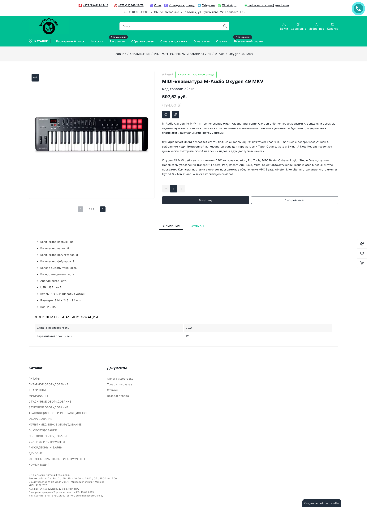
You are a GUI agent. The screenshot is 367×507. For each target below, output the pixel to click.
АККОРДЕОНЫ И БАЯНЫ (46, 447)
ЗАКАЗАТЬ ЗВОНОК (359, 8)
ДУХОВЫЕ (36, 453)
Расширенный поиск (71, 41)
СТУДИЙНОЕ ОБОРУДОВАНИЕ (50, 401)
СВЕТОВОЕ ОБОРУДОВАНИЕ (49, 436)
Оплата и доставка (174, 41)
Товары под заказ (120, 384)
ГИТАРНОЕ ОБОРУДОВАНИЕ (49, 384)
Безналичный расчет (249, 39)
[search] (225, 26)
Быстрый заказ (295, 200)
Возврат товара (118, 395)
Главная (120, 54)
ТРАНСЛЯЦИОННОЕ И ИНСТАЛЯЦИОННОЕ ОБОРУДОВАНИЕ (58, 415)
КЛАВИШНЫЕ (139, 54)
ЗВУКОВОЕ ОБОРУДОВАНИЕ (49, 407)
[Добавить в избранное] (166, 114)
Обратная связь (143, 41)
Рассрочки (118, 39)
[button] (103, 209)
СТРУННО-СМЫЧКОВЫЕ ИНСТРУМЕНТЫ (57, 459)
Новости (97, 41)
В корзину (205, 200)
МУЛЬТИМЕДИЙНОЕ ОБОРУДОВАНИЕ (55, 424)
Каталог (41, 41)
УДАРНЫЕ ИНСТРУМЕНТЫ (47, 441)
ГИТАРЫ (35, 378)
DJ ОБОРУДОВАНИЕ (43, 430)
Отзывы (222, 41)
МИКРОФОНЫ (39, 395)
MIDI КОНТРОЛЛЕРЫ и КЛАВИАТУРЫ (182, 54)
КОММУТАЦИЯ (39, 464)
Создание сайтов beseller (321, 503)
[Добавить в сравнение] (175, 114)
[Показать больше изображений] (35, 78)
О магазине (202, 41)
